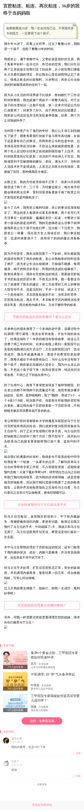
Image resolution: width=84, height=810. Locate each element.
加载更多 (42, 784)
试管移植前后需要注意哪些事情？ (42, 605)
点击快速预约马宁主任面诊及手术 (42, 504)
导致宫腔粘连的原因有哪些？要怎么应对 (42, 317)
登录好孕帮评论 (42, 805)
